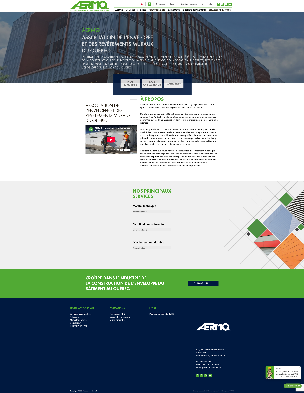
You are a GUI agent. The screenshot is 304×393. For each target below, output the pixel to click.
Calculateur (75, 323)
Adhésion (74, 317)
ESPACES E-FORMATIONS (220, 10)
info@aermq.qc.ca (189, 4)
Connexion (160, 4)
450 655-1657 (206, 361)
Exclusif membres (118, 320)
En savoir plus (139, 211)
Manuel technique (78, 320)
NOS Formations (152, 83)
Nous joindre (207, 4)
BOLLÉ (231, 391)
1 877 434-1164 (214, 364)
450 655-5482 (216, 367)
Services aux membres (81, 314)
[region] (152, 47)
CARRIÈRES (173, 83)
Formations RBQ (157, 10)
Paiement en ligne (78, 326)
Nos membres (130, 83)
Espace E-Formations (120, 317)
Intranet (173, 4)
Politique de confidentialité (161, 314)
